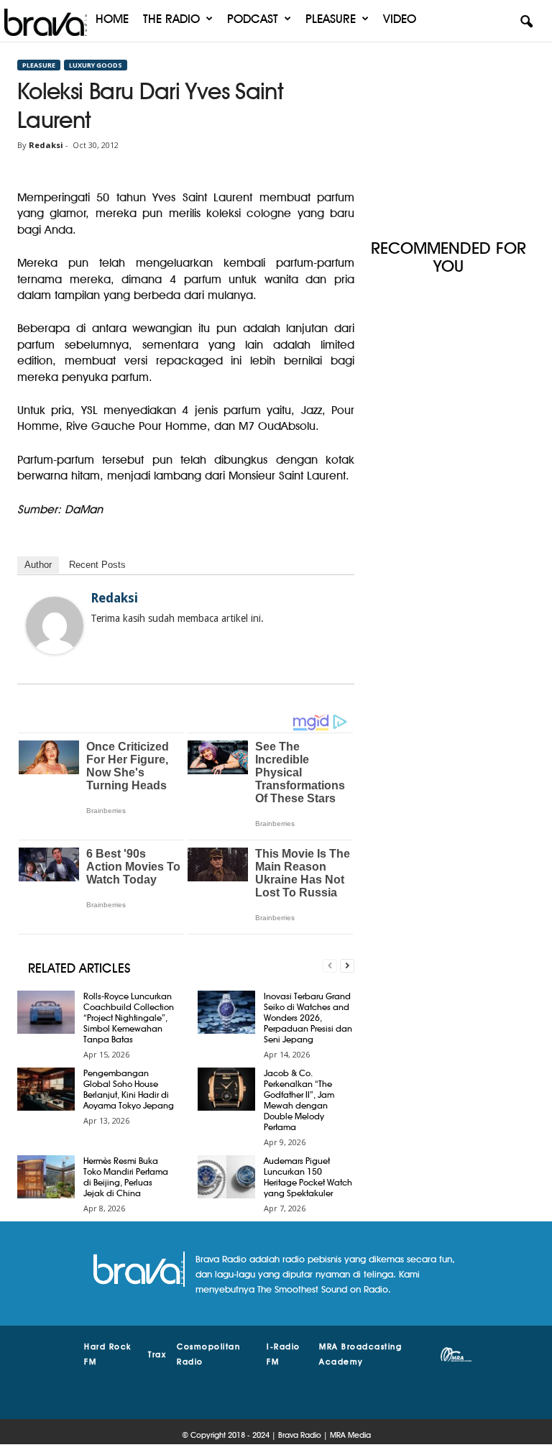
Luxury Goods (95, 65)
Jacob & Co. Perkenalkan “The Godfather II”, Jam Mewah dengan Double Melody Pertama (299, 1100)
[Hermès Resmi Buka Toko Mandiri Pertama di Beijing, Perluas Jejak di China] (46, 1176)
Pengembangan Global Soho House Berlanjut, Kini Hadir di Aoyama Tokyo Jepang (128, 1089)
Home (112, 19)
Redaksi (46, 144)
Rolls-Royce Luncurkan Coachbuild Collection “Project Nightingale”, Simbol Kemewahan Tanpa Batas (128, 1018)
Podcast (252, 19)
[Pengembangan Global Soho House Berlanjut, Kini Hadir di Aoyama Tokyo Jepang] (46, 1089)
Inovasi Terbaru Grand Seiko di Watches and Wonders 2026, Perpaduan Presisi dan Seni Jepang (308, 1018)
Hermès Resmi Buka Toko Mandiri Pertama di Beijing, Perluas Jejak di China (125, 1176)
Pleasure (330, 19)
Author (38, 564)
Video (399, 19)
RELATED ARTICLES (79, 968)
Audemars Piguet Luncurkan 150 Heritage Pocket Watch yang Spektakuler (308, 1176)
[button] (526, 22)
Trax (157, 1354)
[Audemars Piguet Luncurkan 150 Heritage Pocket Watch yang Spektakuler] (226, 1176)
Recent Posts (97, 564)
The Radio (171, 19)
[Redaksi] (54, 625)
